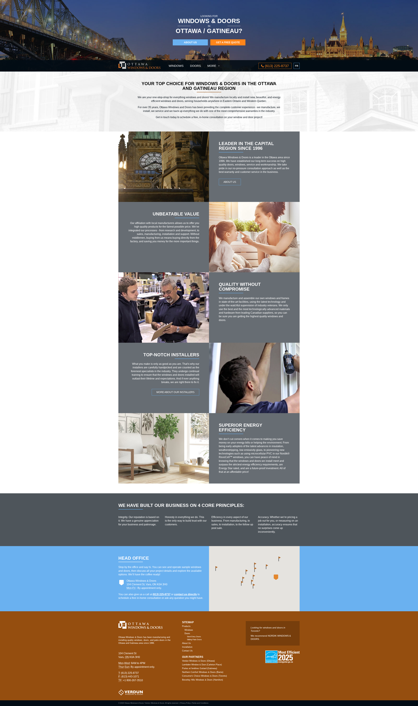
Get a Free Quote (228, 42)
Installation (187, 647)
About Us (190, 42)
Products (186, 626)
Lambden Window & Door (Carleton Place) (202, 664)
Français (297, 66)
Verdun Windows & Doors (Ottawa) (198, 661)
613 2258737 (277, 66)
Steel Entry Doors (194, 637)
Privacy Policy (185, 703)
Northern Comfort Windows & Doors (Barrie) (202, 672)
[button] (276, 577)
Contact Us (187, 650)
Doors (195, 65)
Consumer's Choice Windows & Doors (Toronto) (204, 676)
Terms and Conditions (200, 703)
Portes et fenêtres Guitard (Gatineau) (199, 668)
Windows (176, 65)
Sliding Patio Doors (194, 639)
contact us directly (185, 594)
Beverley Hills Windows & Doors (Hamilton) (202, 680)
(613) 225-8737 (161, 594)
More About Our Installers (175, 392)
